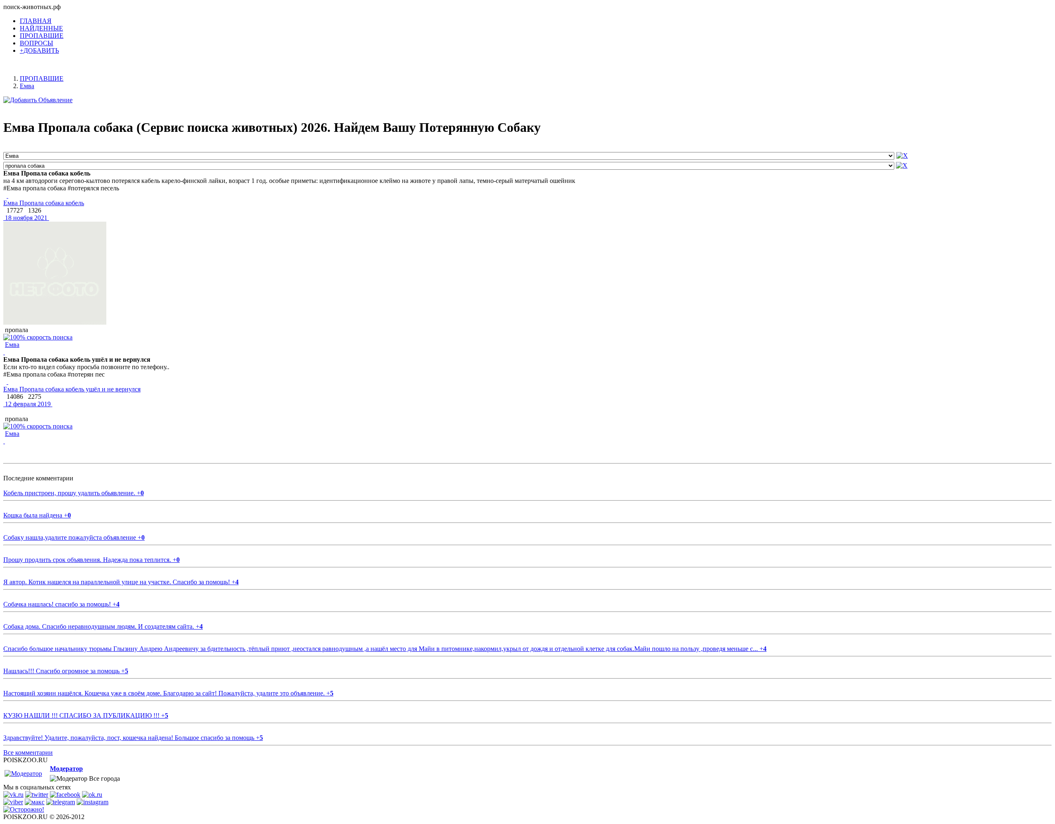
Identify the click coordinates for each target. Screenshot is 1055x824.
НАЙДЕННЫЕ (41, 28)
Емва (12, 344)
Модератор (66, 768)
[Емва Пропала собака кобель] (7, 195)
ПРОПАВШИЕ (41, 35)
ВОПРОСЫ (36, 43)
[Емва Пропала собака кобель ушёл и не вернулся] (7, 381)
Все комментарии (28, 752)
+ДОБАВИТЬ (39, 50)
